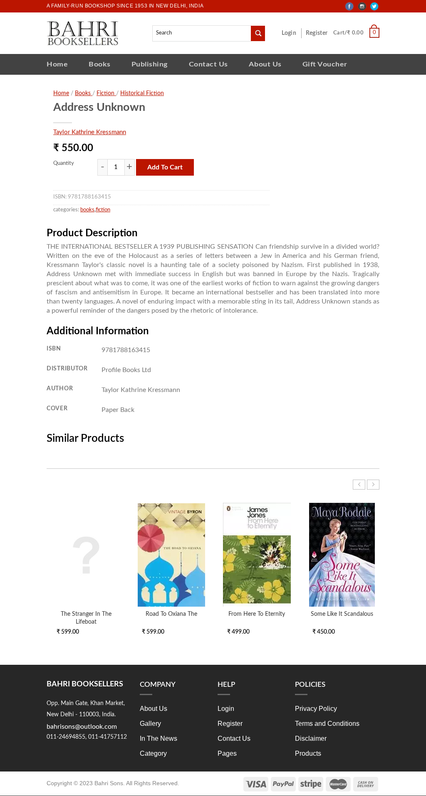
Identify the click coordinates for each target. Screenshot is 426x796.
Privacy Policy (316, 708)
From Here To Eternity (256, 614)
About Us (265, 64)
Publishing (149, 64)
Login (293, 33)
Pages (227, 753)
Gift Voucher (324, 64)
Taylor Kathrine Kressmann (89, 132)
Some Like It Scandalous (342, 614)
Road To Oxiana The (171, 614)
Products (308, 753)
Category (153, 753)
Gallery (150, 723)
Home (57, 64)
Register (318, 33)
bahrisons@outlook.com (82, 726)
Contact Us (208, 64)
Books (100, 64)
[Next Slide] (373, 485)
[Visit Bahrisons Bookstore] (83, 33)
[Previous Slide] (359, 485)
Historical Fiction (142, 93)
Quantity (63, 163)
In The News (158, 738)
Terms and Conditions (327, 723)
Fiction (106, 93)
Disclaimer (311, 738)
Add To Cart (165, 167)
